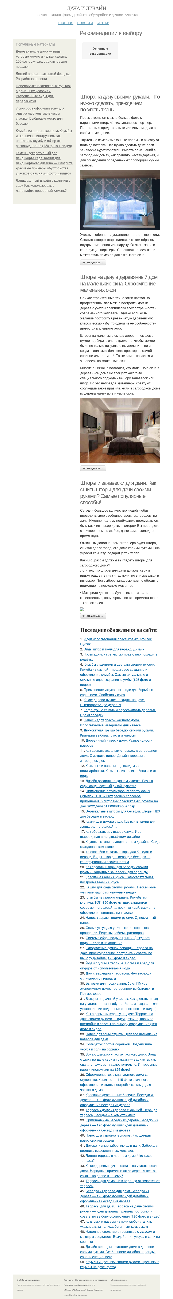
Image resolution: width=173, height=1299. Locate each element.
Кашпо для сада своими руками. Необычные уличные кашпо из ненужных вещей (118, 890)
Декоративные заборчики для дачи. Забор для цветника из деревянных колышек (119, 1148)
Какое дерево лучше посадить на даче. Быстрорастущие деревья (112, 702)
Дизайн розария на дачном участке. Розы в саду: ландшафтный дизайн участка (116, 783)
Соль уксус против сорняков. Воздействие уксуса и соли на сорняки (116, 1047)
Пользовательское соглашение (91, 1279)
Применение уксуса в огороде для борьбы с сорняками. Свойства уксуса (116, 692)
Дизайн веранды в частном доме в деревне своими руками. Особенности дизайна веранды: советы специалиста (117, 1251)
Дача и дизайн (86, 8)
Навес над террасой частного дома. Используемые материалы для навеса (110, 722)
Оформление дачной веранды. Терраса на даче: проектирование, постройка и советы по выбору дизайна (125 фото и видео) (116, 952)
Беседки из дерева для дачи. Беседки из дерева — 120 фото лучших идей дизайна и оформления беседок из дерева (114, 1195)
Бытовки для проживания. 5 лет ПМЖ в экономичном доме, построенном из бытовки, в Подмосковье (117, 988)
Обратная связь (119, 1279)
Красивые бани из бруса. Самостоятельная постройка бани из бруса (117, 879)
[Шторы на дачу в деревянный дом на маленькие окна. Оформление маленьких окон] (120, 430)
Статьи (103, 22)
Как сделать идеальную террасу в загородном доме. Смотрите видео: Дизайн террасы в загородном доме (118, 755)
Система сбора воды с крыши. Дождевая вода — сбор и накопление (115, 940)
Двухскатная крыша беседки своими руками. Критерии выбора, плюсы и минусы (117, 733)
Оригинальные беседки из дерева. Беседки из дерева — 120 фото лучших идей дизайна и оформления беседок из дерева (119, 1125)
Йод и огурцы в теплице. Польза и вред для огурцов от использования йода (117, 966)
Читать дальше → (93, 262)
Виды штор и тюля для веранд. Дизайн (114, 649)
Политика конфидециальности (79, 1284)
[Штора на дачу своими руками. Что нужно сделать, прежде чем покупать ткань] (120, 200)
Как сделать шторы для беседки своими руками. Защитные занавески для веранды (114, 869)
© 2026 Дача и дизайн (28, 1279)
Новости (85, 22)
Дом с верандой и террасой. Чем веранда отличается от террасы (115, 976)
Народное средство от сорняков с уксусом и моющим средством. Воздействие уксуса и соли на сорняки (120, 1236)
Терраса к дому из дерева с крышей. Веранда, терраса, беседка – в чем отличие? (119, 1112)
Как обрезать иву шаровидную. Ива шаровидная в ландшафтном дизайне (110, 834)
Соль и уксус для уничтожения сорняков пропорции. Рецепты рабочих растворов (114, 930)
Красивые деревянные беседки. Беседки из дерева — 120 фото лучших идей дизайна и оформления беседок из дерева (117, 1099)
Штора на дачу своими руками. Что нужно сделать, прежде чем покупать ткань (119, 103)
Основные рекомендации (100, 50)
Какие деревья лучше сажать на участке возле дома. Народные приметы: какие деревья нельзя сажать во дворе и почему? (119, 1170)
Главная (65, 22)
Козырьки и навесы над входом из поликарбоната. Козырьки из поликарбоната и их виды (118, 770)
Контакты (68, 1279)
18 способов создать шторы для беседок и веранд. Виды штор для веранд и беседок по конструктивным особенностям (116, 856)
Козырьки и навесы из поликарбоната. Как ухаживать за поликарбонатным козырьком (116, 1224)
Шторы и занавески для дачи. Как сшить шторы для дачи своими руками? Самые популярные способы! (118, 493)
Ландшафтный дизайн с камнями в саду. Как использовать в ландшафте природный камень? (43, 185)
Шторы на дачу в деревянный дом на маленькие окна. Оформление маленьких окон (119, 283)
